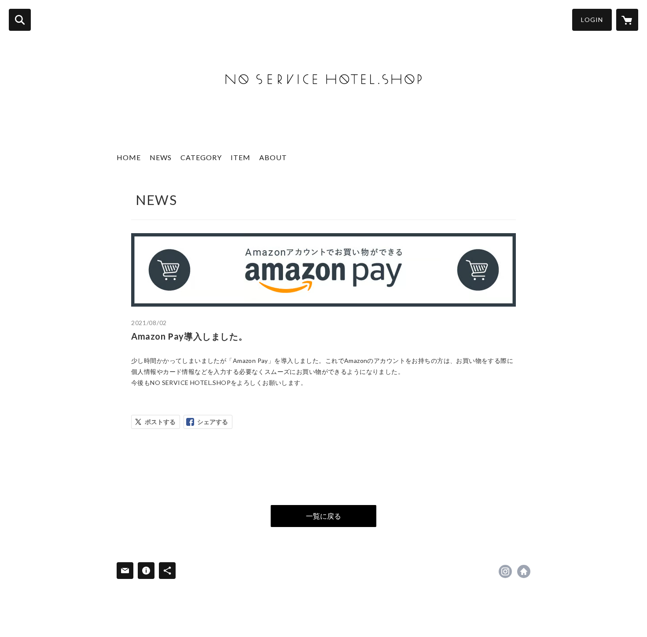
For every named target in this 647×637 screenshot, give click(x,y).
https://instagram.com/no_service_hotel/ (505, 571)
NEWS (161, 157)
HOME (129, 157)
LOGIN (592, 19)
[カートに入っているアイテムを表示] (627, 20)
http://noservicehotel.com (523, 571)
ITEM (240, 157)
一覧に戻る (323, 516)
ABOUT (273, 157)
